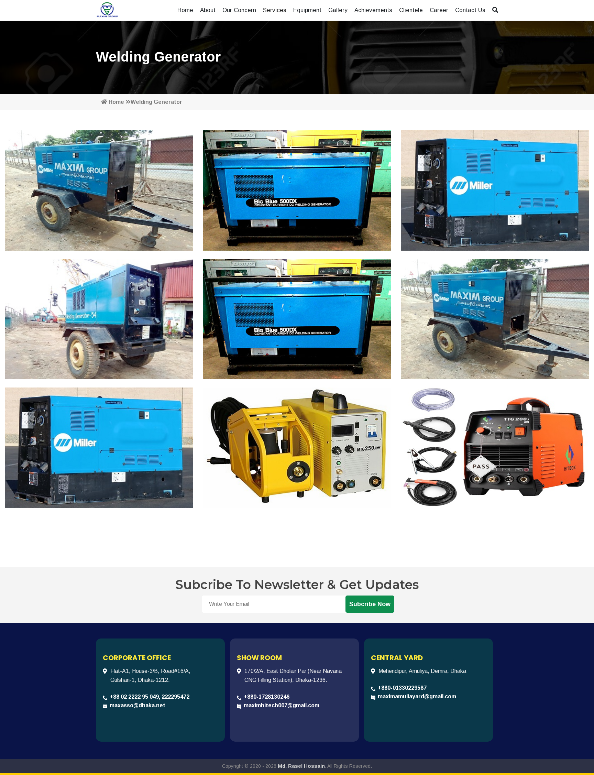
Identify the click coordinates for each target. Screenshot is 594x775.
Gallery (338, 10)
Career (439, 10)
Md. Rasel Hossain (301, 766)
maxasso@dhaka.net (137, 705)
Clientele (411, 10)
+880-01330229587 (402, 688)
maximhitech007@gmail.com (281, 705)
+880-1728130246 (266, 697)
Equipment (307, 10)
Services (274, 10)
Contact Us (470, 10)
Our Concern (239, 10)
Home (185, 10)
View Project (99, 204)
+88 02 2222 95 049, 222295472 (149, 697)
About (208, 10)
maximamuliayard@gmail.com (417, 696)
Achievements (373, 10)
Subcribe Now (369, 604)
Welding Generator (156, 102)
